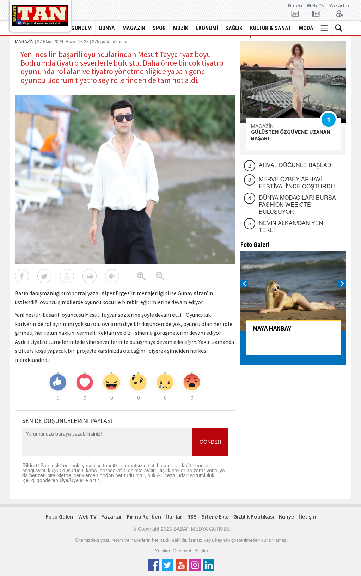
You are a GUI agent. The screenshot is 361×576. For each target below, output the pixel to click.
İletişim (308, 516)
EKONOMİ (207, 28)
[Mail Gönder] (67, 276)
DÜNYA (107, 28)
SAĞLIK (234, 28)
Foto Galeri (59, 516)
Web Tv (316, 5)
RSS (192, 516)
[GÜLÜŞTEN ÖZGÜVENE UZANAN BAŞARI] (293, 82)
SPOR (159, 28)
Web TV (87, 516)
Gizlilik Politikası (253, 516)
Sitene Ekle (215, 516)
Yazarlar (339, 5)
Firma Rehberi (144, 516)
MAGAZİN (133, 28)
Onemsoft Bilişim (190, 550)
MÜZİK (180, 28)
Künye (286, 516)
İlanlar (174, 516)
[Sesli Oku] (112, 276)
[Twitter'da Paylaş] (44, 276)
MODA (306, 28)
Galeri (295, 5)
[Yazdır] (89, 276)
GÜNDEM (81, 28)
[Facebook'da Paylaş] (22, 276)
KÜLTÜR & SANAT (271, 28)
